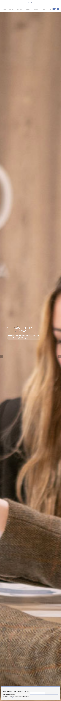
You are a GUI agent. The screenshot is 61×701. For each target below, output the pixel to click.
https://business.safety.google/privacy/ (8, 697)
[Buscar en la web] (58, 9)
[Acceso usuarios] (54, 9)
